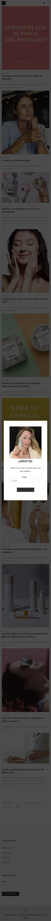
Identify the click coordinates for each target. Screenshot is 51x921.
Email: (24, 477)
